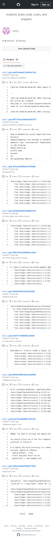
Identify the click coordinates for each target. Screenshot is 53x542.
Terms (6, 526)
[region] (26, 99)
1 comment (25, 82)
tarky (4, 72)
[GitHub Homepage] (18, 535)
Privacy (14, 526)
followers (10, 41)
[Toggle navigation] (3, 4)
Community (38, 526)
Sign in (34, 4)
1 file (6, 82)
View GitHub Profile (26, 48)
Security (22, 526)
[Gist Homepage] (18, 4)
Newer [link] (23, 514)
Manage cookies (30, 528)
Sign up (46, 4)
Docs (47, 526)
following (21, 41)
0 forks (14, 82)
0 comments (25, 129)
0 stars (35, 82)
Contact (19, 528)
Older (31, 514)
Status (29, 526)
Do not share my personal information (26, 531)
